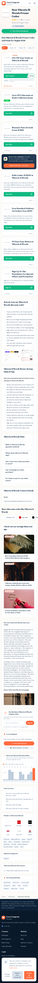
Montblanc (7, 844)
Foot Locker (25, 882)
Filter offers (7, 44)
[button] (5, 48)
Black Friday (6, 943)
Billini (10, 842)
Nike (19, 885)
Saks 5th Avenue (8, 847)
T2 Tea (22, 888)
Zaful (21, 847)
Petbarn (6, 888)
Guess (23, 839)
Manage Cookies (7, 975)
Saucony (29, 839)
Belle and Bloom (15, 839)
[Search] (30, 3)
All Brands (11, 897)
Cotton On (16, 882)
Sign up (30, 723)
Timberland (17, 842)
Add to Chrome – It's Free (19, 165)
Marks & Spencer (22, 844)
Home (4, 897)
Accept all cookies (29, 975)
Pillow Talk (14, 888)
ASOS (5, 842)
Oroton (25, 885)
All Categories (6, 939)
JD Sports (6, 839)
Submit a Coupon (27, 943)
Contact (23, 946)
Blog (22, 939)
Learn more (13, 968)
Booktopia (7, 882)
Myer (14, 885)
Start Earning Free (20, 743)
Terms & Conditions (8, 956)
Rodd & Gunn (25, 842)
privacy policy (24, 727)
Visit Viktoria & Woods (20, 31)
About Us (24, 935)
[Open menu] (34, 3)
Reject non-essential (17, 975)
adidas (16, 847)
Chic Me (14, 844)
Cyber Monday (7, 946)
